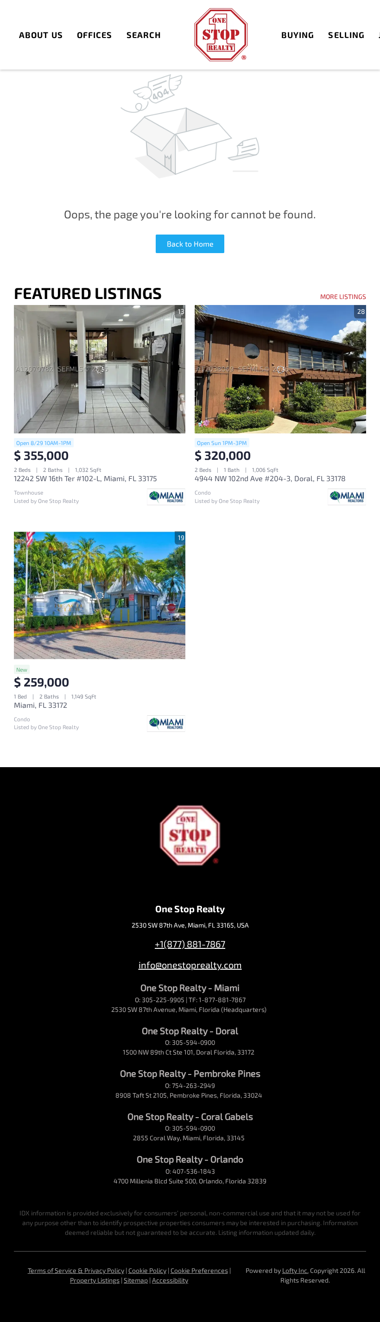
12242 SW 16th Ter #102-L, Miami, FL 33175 (85, 478)
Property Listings (95, 1280)
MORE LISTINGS (343, 296)
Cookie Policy (147, 1270)
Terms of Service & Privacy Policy (76, 1270)
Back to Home (190, 243)
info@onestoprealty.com (190, 964)
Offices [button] (95, 35)
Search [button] (144, 35)
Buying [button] (298, 35)
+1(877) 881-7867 (190, 943)
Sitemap (136, 1280)
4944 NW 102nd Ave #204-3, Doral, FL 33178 (270, 478)
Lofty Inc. (295, 1270)
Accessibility (170, 1280)
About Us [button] (41, 35)
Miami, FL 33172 (40, 704)
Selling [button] (346, 35)
